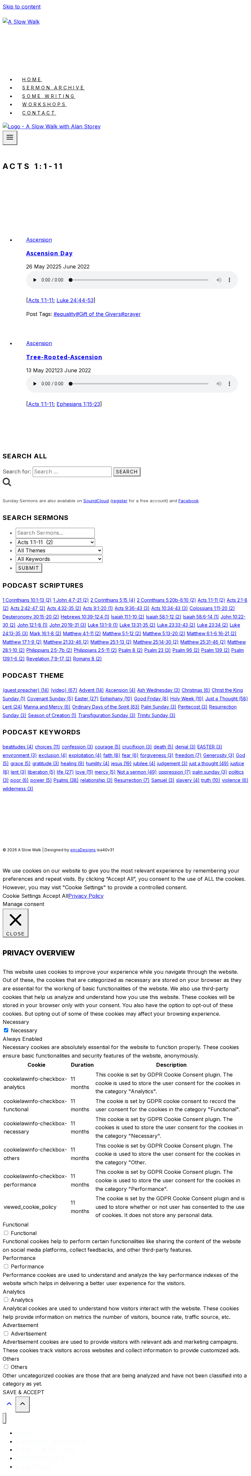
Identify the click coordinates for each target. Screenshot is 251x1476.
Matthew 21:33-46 (66, 642)
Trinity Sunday (156, 715)
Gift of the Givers (98, 314)
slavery (188, 780)
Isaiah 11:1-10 (127, 616)
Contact (39, 113)
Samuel (163, 780)
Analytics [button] (14, 1291)
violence (235, 780)
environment (20, 755)
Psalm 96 (186, 650)
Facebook (188, 500)
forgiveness (157, 755)
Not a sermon (137, 772)
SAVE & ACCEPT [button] (23, 1392)
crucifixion (137, 746)
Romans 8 (87, 658)
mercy (105, 772)
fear (130, 755)
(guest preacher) (26, 690)
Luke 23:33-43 (176, 625)
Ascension (39, 239)
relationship (96, 780)
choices (47, 746)
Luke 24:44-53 (75, 300)
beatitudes (18, 746)
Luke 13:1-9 (103, 625)
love (84, 772)
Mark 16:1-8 (45, 633)
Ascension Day (49, 253)
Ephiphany (116, 698)
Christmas (196, 690)
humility (97, 763)
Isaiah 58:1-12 (163, 616)
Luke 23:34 (212, 625)
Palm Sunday (158, 707)
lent (18, 772)
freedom (188, 755)
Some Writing (48, 96)
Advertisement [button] (20, 1325)
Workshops (44, 104)
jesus (121, 763)
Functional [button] (15, 1224)
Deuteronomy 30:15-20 (31, 616)
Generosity (218, 755)
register (119, 500)
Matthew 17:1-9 (22, 642)
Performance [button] (19, 1258)
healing (72, 763)
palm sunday (209, 772)
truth (210, 780)
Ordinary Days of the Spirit (106, 707)
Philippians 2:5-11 (95, 650)
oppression (175, 772)
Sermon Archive (53, 87)
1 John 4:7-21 (71, 600)
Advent (91, 690)
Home (32, 79)
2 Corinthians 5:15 (113, 600)
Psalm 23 (157, 650)
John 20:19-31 (67, 625)
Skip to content (22, 6)
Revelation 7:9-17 (49, 658)
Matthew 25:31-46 (203, 642)
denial (185, 746)
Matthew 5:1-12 (122, 633)
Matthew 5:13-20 (164, 633)
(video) (64, 690)
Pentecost (193, 707)
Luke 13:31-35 (138, 625)
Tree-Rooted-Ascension (64, 357)
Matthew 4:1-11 (82, 633)
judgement (172, 763)
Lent (12, 707)
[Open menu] (10, 138)
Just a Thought (226, 698)
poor (19, 780)
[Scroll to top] (9, 1405)
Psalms (66, 780)
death (164, 746)
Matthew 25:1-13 (111, 642)
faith (111, 755)
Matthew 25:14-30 (156, 642)
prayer (131, 314)
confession (77, 746)
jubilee (144, 763)
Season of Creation (52, 715)
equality (65, 314)
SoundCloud (96, 500)
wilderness (18, 788)
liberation (41, 772)
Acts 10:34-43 (169, 608)
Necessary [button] (16, 1022)
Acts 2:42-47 (27, 608)
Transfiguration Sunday (107, 715)
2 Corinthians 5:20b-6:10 (166, 600)
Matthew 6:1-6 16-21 (212, 633)
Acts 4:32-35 (64, 608)
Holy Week (187, 698)
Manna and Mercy (47, 707)
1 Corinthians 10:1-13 (27, 600)
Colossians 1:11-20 (212, 608)
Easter (87, 698)
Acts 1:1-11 (41, 300)
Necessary (24, 1030)
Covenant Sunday (50, 698)
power (41, 780)
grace (20, 763)
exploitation (85, 755)
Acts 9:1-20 (98, 608)
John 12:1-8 (32, 625)
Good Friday (151, 698)
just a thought (209, 763)
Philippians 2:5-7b (49, 650)
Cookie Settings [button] (22, 896)
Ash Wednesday (158, 690)
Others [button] (11, 1359)
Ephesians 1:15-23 (78, 404)
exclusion (53, 755)
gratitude (45, 763)
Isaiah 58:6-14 (201, 616)
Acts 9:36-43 (132, 608)
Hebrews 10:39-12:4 (85, 616)
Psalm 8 (131, 650)
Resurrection (132, 780)
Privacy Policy (86, 896)
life (65, 772)
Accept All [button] (55, 896)
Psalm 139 (215, 650)
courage (108, 746)
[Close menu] (4, 1418)
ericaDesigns (83, 849)
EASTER (209, 746)
